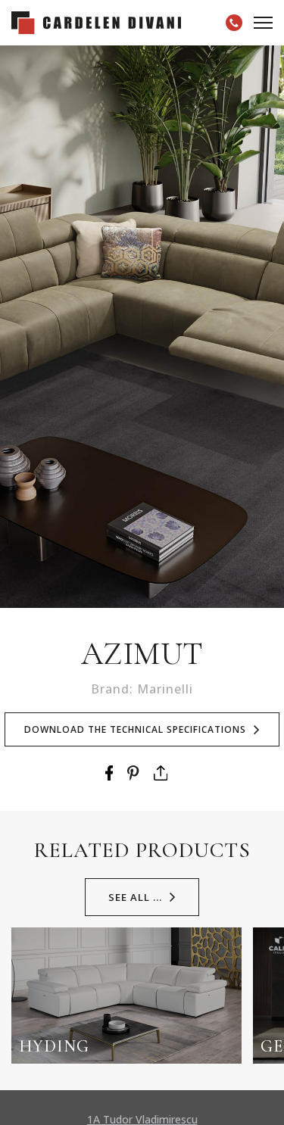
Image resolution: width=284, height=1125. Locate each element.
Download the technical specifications (135, 729)
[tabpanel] (142, 326)
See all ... (135, 897)
